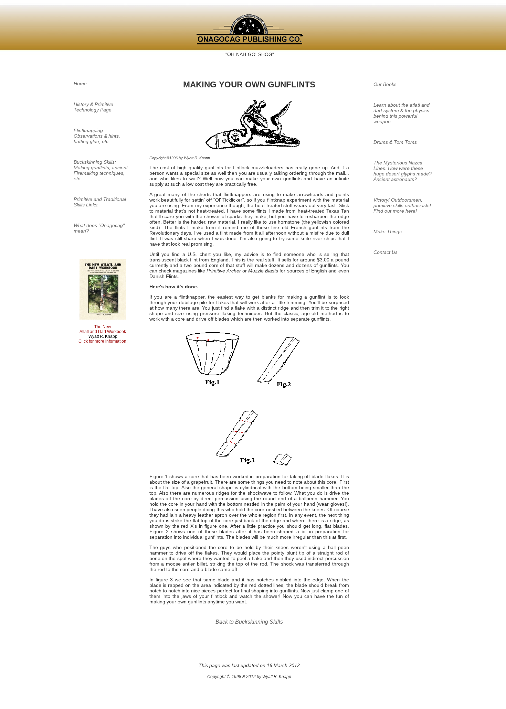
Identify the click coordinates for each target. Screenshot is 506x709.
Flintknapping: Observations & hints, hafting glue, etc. (97, 136)
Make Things (387, 231)
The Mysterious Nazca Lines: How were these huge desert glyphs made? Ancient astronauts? (402, 171)
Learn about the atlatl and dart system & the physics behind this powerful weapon (401, 113)
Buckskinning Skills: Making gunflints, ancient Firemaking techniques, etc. (101, 170)
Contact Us (385, 252)
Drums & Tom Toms (395, 142)
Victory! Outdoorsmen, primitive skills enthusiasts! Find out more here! (402, 205)
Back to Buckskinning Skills (249, 622)
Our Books (385, 84)
